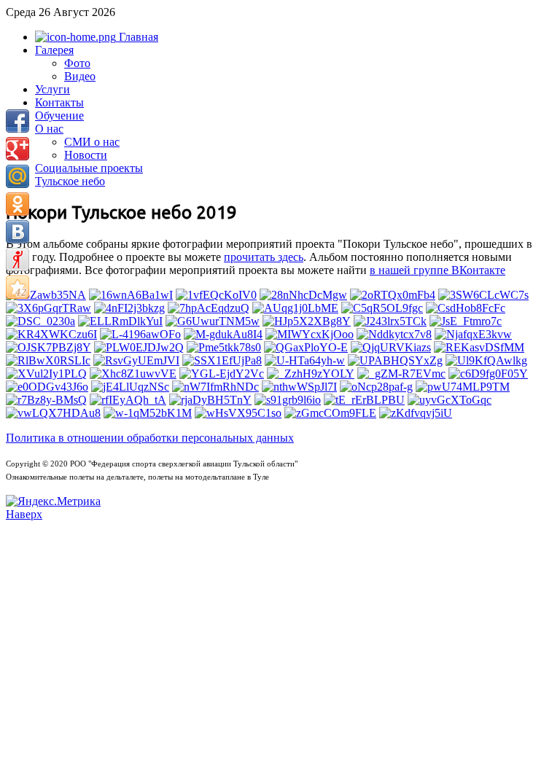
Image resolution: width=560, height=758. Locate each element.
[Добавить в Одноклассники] (17, 204)
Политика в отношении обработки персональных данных (150, 437)
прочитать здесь (263, 257)
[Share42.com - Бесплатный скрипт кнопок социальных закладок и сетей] (17, 287)
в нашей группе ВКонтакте (437, 270)
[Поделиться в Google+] (17, 148)
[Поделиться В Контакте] (17, 231)
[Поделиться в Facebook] (17, 121)
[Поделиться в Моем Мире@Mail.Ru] (17, 176)
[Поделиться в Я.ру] (17, 259)
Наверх (24, 514)
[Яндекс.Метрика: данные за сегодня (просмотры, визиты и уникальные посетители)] (53, 501)
